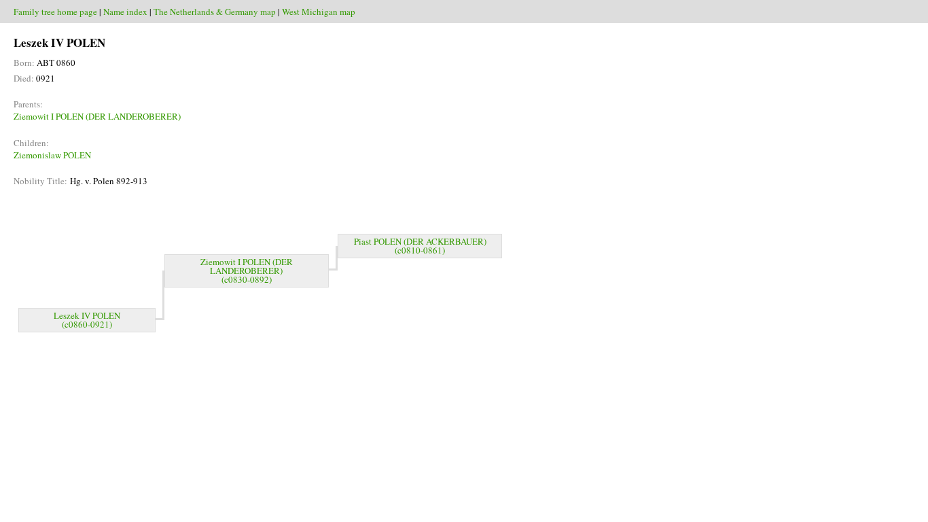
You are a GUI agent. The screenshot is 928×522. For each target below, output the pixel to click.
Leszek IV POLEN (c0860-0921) (87, 319)
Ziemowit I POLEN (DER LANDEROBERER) (97, 116)
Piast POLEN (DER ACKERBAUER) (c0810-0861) (420, 245)
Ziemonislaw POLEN (52, 155)
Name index (125, 11)
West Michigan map (318, 11)
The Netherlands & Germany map (215, 11)
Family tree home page (55, 11)
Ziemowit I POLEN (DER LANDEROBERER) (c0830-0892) (246, 270)
